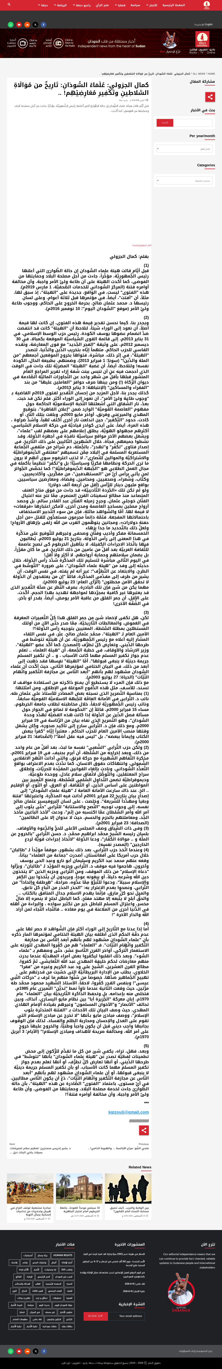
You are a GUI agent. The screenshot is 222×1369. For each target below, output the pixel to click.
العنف (69, 1291)
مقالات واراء (67, 1326)
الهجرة (69, 1298)
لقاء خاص (37, 1319)
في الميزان (35, 1312)
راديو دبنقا (83, 5)
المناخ (24, 1291)
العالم (37, 1284)
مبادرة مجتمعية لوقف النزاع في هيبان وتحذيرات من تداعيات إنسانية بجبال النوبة (30, 1211)
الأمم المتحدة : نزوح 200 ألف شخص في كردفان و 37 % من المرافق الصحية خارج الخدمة (114, 1263)
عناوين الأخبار (66, 1312)
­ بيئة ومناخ (43, 1256)
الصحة (69, 1284)
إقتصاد (14, 1263)
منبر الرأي (102, 5)
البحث (165, 122)
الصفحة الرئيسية (174, 5)
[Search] (9, 4)
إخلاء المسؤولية (187, 1351)
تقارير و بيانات (23, 1298)
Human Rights (62, 1256)
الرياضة (62, 5)
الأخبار (153, 5)
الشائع (19, 1277)
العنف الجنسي (55, 1291)
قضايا (121, 5)
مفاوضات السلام (20, 1319)
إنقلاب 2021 (66, 1270)
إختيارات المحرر (39, 1263)
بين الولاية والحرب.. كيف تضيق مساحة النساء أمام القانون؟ (129, 1209)
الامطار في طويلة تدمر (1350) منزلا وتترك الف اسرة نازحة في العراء (114, 1254)
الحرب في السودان (63, 1277)
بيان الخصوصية (204, 1351)
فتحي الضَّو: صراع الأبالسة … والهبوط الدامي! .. (118, 1146)
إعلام (25, 1263)
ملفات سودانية (49, 1326)
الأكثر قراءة (24, 1270)
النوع (14, 1291)
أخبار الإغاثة (67, 1263)
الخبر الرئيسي (44, 1277)
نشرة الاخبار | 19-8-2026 (134, 1291)
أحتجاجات (28, 1256)
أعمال (53, 1263)
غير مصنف (50, 1312)
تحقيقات (57, 1298)
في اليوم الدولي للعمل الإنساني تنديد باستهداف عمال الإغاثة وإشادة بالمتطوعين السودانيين (112, 1274)
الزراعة (29, 1277)
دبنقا (44, 5)
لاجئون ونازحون (54, 1319)
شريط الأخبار (16, 1305)
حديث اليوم (44, 1305)
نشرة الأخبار (32, 1326)
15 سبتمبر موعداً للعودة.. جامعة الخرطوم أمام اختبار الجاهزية (80, 1209)
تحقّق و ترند (42, 1298)
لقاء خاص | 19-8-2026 (135, 1284)
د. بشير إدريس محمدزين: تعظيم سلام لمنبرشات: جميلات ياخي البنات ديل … (40, 1148)
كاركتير (69, 1319)
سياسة (135, 5)
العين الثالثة (37, 1291)
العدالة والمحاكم (22, 1284)
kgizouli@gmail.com (128, 1112)
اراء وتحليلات (50, 1270)
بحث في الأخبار (203, 110)
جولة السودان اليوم (63, 1305)
